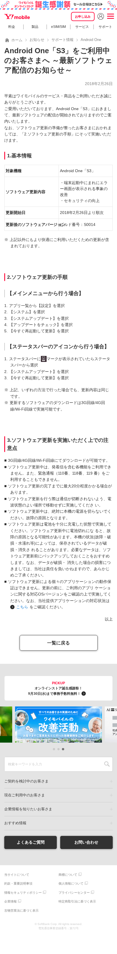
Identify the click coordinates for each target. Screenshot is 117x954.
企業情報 (10, 901)
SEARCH (107, 764)
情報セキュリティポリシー (23, 892)
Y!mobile (17, 16)
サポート (105, 27)
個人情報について (70, 883)
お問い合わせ (86, 842)
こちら (22, 607)
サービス (82, 27)
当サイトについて (16, 874)
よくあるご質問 (31, 842)
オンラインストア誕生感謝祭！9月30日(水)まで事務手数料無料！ (55, 688)
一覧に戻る (58, 642)
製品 (35, 27)
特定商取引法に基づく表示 (77, 901)
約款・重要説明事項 (18, 883)
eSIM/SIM (58, 27)
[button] (54, 749)
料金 (11, 27)
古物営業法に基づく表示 (21, 910)
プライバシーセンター (74, 892)
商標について (67, 874)
